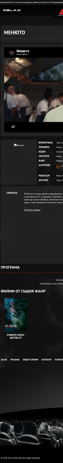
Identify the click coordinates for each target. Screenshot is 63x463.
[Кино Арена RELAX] (12, 10)
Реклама (15, 359)
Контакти (47, 359)
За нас (4, 359)
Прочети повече (32, 209)
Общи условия (30, 359)
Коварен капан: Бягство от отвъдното (15, 338)
